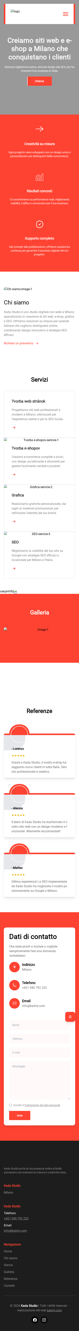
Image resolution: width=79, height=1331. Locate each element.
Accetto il (36, 1105)
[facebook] (35, 1320)
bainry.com (54, 1310)
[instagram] (44, 1320)
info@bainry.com (33, 1006)
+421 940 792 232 (34, 988)
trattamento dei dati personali (42, 1105)
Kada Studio (29, 1306)
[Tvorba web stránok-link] (14, 427)
